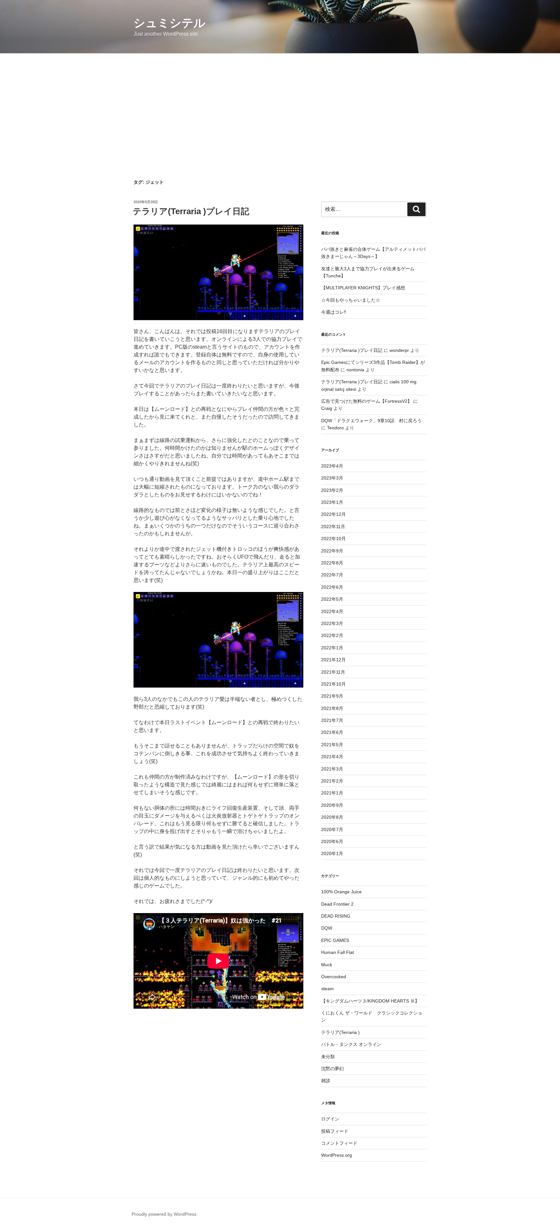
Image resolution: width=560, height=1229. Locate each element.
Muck (326, 964)
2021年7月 (332, 720)
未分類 (328, 1056)
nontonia (355, 369)
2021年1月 (332, 792)
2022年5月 (332, 599)
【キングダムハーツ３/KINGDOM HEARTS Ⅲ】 (370, 1000)
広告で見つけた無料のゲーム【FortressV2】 (366, 401)
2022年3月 (332, 623)
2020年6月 (332, 841)
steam (327, 988)
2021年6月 (332, 732)
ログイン (330, 1118)
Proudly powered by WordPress (164, 1214)
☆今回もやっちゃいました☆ (350, 300)
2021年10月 (333, 684)
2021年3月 (332, 768)
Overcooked (333, 976)
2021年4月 (332, 756)
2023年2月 (332, 490)
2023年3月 (332, 478)
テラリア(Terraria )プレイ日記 (191, 211)
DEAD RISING (335, 916)
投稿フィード (334, 1131)
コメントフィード (339, 1143)
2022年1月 (332, 647)
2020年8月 (332, 817)
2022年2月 (332, 635)
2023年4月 (332, 466)
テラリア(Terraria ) (340, 1032)
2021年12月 (333, 659)
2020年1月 (332, 853)
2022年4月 (332, 611)
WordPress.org (336, 1155)
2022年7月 (332, 574)
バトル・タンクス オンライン (351, 1044)
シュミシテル (169, 22)
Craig (326, 408)
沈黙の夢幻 (332, 1068)
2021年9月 (332, 696)
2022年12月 (333, 514)
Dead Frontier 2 (337, 904)
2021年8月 (332, 708)
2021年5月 (332, 744)
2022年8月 (332, 562)
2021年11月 (333, 672)
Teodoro (335, 427)
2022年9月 (332, 550)
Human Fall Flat (337, 952)
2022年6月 (332, 587)
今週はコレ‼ (333, 312)
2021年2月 (332, 780)
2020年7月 (332, 829)
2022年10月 (333, 538)
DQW (326, 928)
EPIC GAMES (335, 940)
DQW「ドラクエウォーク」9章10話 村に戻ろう (371, 420)
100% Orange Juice (341, 891)
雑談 (325, 1080)
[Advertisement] (280, 102)
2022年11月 (333, 526)
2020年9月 (332, 805)
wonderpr (399, 350)
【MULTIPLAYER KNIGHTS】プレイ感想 (363, 287)
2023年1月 (332, 502)
